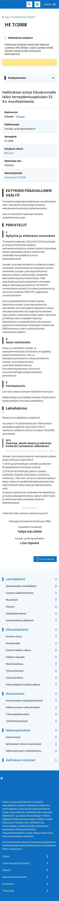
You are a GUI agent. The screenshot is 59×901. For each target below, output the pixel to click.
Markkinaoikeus (14, 663)
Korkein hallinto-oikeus (18, 650)
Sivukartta (7, 883)
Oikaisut (10, 606)
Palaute (6, 870)
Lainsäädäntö (15, 579)
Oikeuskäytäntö (17, 629)
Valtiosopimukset (18, 730)
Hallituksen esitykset (20, 17)
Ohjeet (5, 856)
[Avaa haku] (29, 4)
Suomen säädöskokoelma (19, 592)
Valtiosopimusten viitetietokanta (23, 750)
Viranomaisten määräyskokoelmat (24, 700)
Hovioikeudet (13, 643)
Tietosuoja (8, 890)
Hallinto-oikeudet (15, 657)
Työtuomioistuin (15, 670)
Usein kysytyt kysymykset (16, 863)
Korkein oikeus (14, 636)
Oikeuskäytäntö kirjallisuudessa (23, 684)
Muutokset (12, 599)
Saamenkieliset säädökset (20, 620)
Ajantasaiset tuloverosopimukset (23, 744)
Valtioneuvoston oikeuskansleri (23, 707)
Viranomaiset (15, 694)
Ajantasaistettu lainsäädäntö (21, 586)
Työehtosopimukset (16, 721)
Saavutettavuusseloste (14, 877)
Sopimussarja (13, 737)
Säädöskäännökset (16, 613)
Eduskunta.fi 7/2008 (15, 177)
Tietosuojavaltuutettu (17, 714)
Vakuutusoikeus (14, 677)
